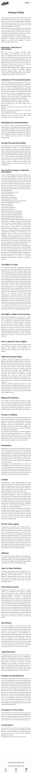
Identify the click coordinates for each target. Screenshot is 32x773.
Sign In (27, 2)
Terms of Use (20, 766)
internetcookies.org (16, 506)
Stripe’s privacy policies (24, 409)
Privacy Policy (12, 766)
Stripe (13, 400)
